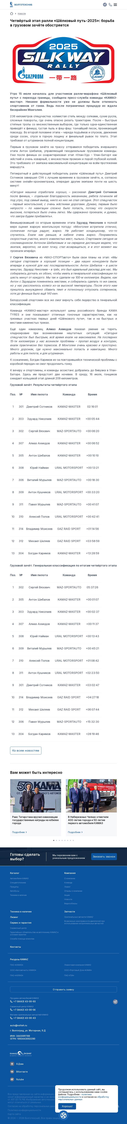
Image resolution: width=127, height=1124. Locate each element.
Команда (68, 882)
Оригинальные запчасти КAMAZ (78, 917)
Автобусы (14, 891)
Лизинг (67, 887)
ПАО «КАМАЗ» (16, 965)
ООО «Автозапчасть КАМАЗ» (23, 970)
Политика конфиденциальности (24, 1110)
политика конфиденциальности (75, 1095)
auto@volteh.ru (18, 1025)
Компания (70, 873)
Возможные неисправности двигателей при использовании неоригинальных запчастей (84, 922)
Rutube (20, 1079)
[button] (53, 840)
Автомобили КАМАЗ (19, 878)
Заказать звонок (104, 856)
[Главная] (11, 13)
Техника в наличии (18, 895)
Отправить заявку (63, 989)
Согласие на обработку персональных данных (33, 1106)
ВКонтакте (22, 1071)
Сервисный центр (18, 928)
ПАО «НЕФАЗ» (16, 975)
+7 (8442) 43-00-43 (24, 1018)
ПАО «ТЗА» (69, 975)
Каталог (14, 873)
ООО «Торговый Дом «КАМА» (78, 970)
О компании (69, 878)
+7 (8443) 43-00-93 (24, 1001)
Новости (68, 899)
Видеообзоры (70, 903)
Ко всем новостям (25, 750)
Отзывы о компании (73, 891)
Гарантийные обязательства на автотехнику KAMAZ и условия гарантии (34, 933)
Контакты (15, 946)
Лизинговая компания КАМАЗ (77, 965)
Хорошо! (67, 1106)
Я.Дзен (20, 1064)
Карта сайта (14, 1114)
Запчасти (69, 911)
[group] (35, 807)
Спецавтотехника (18, 882)
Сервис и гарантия (20, 922)
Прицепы (14, 887)
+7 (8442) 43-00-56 (24, 1009)
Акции (67, 895)
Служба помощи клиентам (22, 939)
